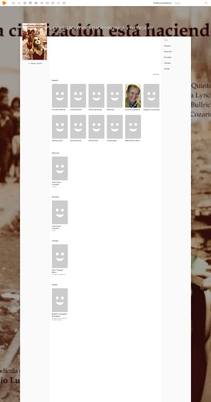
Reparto (167, 46)
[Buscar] (206, 3)
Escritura (167, 57)
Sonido (167, 69)
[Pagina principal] (4, 4)
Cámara (167, 63)
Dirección (168, 51)
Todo (166, 40)
